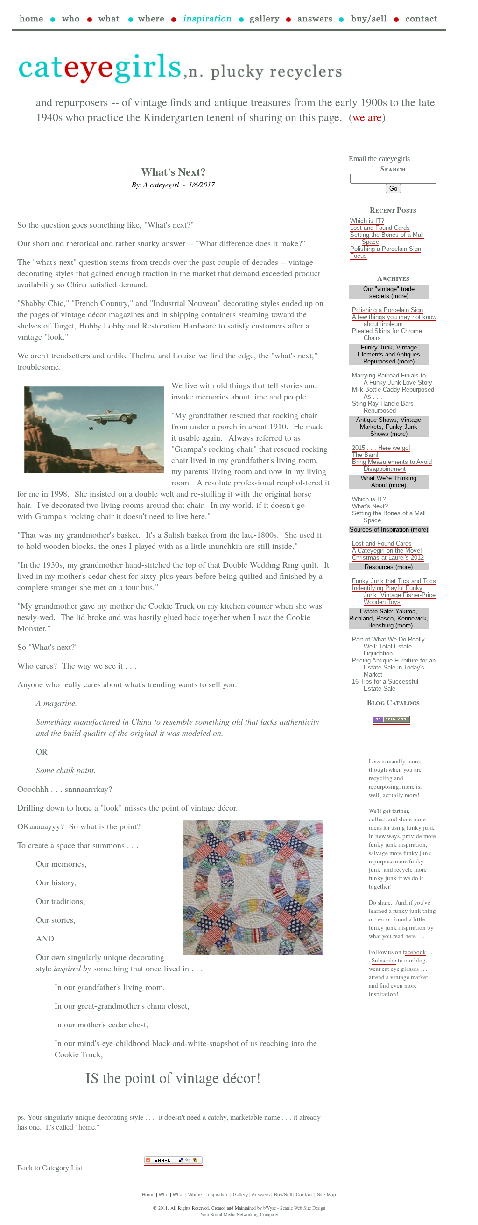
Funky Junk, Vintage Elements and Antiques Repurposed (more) (389, 354)
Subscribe (384, 960)
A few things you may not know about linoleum (394, 320)
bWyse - (271, 1207)
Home (148, 1194)
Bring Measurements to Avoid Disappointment (392, 465)
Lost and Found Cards (380, 227)
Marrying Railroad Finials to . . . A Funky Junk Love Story (394, 379)
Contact (304, 1194)
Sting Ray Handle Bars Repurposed (383, 407)
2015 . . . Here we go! (381, 447)
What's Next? (370, 506)
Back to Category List (49, 1168)
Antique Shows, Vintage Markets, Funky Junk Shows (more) (388, 426)
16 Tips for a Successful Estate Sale (385, 685)
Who (164, 1194)
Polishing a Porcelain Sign (385, 248)
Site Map (326, 1194)
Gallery (240, 1194)
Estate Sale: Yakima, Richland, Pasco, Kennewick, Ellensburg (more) (389, 618)
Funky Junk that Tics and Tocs (394, 580)
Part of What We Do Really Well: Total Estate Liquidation (388, 646)
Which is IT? (367, 220)
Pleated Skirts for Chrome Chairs (387, 335)
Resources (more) (389, 566)
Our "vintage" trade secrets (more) (389, 292)
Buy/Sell (283, 1194)
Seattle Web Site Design (302, 1207)
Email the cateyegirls (379, 159)
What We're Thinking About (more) (388, 482)
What (178, 1194)
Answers (261, 1194)
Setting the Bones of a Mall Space (387, 238)
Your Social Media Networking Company (239, 1214)
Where (195, 1194)
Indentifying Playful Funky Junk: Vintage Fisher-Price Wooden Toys (394, 594)
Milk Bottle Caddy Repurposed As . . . (393, 393)
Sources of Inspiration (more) (389, 529)
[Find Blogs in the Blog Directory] (391, 720)
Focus (358, 255)
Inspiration (217, 1194)
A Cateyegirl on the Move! (387, 550)
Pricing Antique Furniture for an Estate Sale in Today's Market (394, 667)
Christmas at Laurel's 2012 (388, 557)
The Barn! (365, 454)
